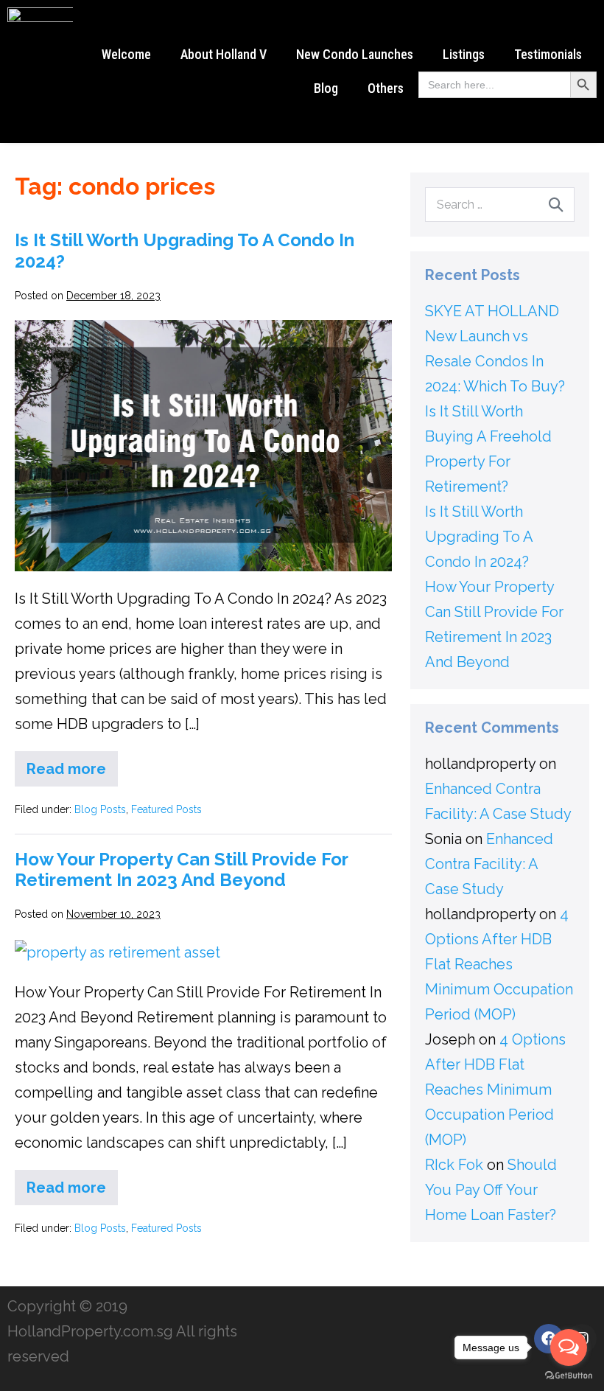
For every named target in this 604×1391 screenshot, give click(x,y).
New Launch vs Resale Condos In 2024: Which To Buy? (495, 361)
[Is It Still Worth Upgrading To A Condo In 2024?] (203, 445)
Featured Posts (166, 809)
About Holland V (223, 54)
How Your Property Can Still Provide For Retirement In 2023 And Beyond (181, 869)
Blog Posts (100, 809)
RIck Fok (454, 1165)
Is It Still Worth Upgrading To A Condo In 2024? (184, 250)
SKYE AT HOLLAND (492, 311)
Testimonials (548, 54)
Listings (464, 54)
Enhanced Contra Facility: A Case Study (489, 864)
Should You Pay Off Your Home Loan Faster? (491, 1190)
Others (386, 88)
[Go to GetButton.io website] (568, 1376)
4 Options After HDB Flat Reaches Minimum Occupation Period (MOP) (499, 964)
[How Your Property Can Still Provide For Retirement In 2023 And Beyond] (117, 951)
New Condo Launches (354, 54)
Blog (326, 88)
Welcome (126, 54)
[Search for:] (500, 203)
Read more (72, 764)
